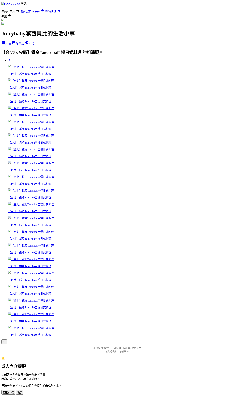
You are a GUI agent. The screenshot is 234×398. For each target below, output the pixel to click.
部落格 (20, 43)
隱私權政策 (110, 351)
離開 (19, 392)
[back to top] (4, 341)
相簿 (8, 43)
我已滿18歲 (8, 392)
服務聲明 (124, 351)
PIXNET (105, 348)
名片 (31, 43)
